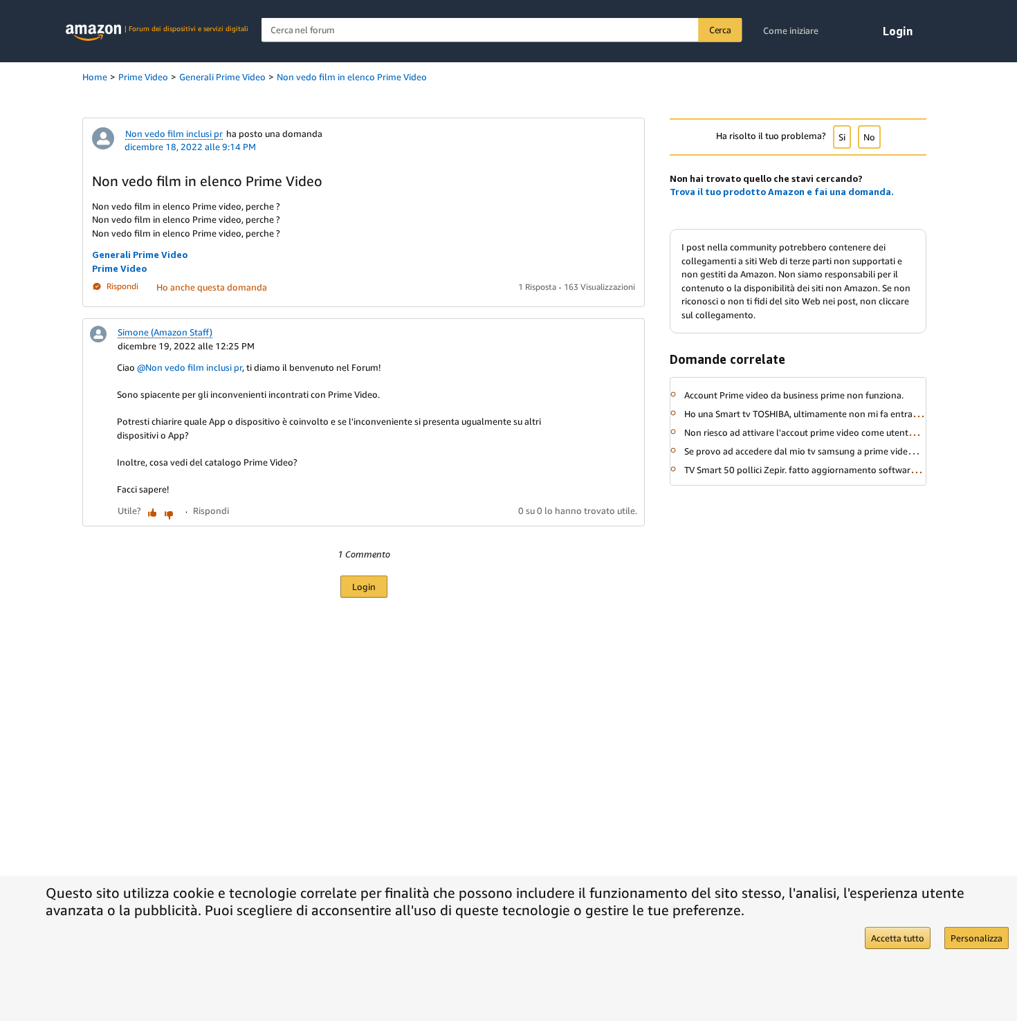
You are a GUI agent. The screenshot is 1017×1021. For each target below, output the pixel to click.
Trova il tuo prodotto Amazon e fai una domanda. (782, 191)
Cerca (720, 29)
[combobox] (502, 30)
